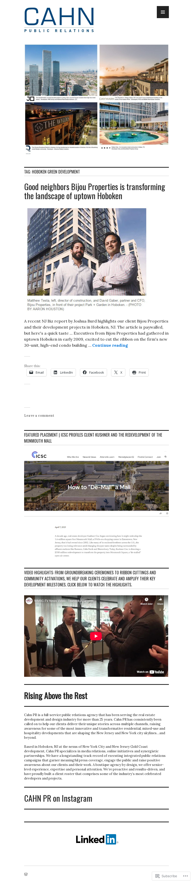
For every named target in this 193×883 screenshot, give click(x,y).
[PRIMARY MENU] (163, 12)
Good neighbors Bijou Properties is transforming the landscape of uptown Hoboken (94, 191)
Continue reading (110, 345)
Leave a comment (39, 415)
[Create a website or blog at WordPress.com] (26, 874)
